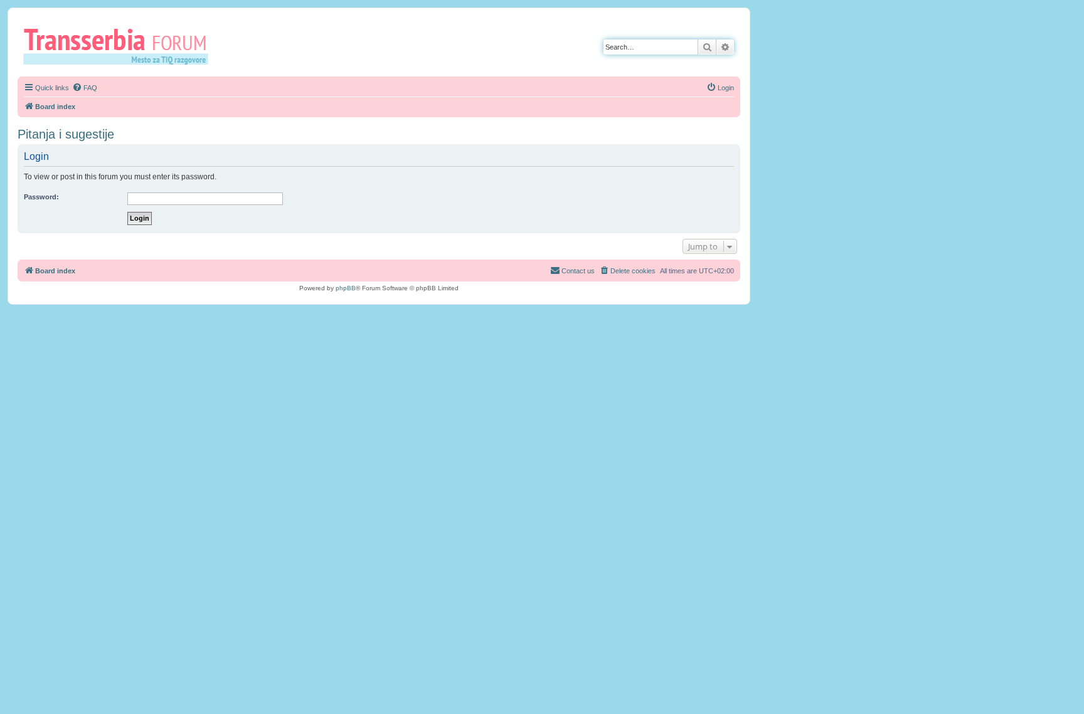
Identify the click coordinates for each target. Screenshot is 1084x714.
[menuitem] (84, 87)
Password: (41, 197)
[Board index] (120, 46)
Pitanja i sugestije (66, 134)
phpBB (346, 288)
